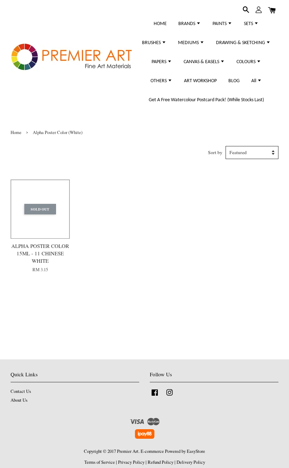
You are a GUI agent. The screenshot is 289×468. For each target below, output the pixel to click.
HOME (160, 23)
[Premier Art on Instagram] (169, 396)
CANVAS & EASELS (202, 62)
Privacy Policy (131, 462)
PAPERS (159, 62)
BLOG (234, 81)
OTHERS (159, 81)
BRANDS (187, 23)
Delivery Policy (191, 462)
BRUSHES (152, 42)
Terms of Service (99, 462)
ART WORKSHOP (200, 81)
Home (16, 132)
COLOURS (246, 62)
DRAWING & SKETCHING (241, 42)
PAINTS (220, 23)
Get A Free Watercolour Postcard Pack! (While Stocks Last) (206, 100)
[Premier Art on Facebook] (155, 396)
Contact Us (21, 391)
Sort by (215, 152)
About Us (19, 400)
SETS (249, 23)
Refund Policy (160, 462)
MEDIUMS (189, 42)
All (254, 81)
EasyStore (196, 451)
